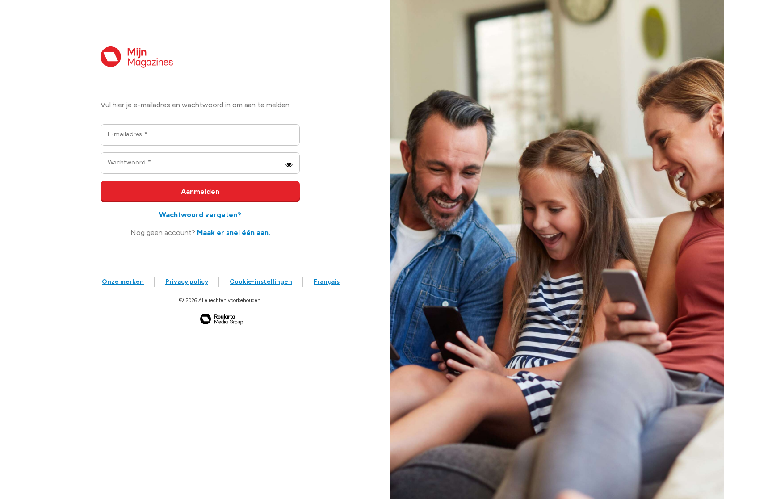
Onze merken (123, 281)
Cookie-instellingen (261, 281)
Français (327, 281)
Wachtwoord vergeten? (200, 214)
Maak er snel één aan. (233, 232)
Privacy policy (186, 281)
